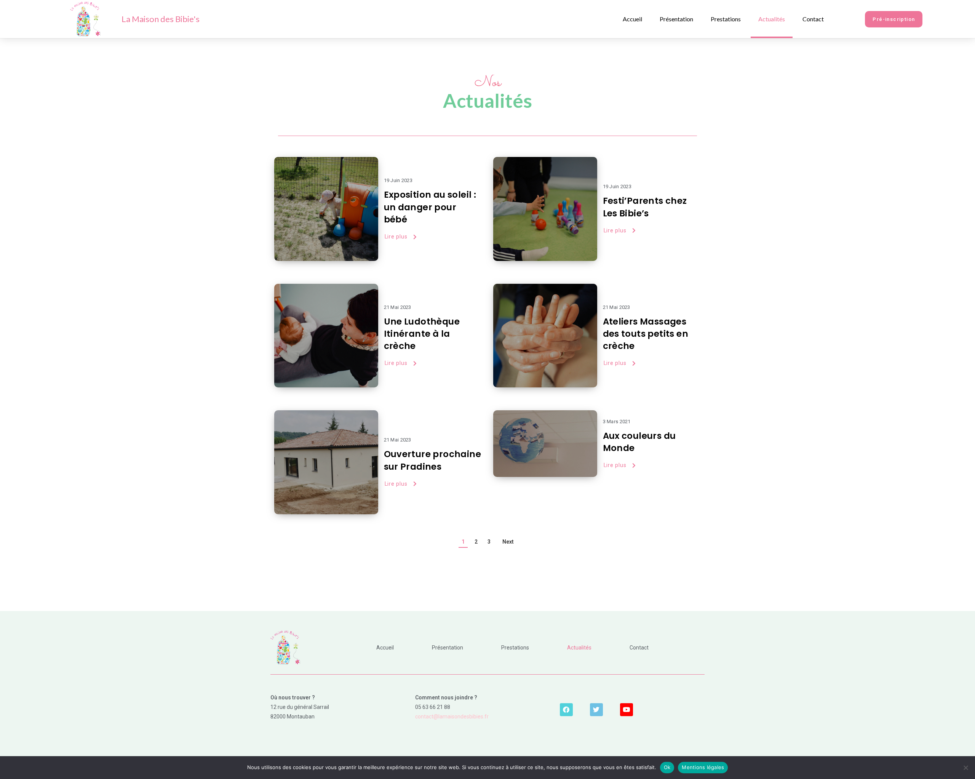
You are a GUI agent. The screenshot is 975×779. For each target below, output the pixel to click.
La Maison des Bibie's (160, 19)
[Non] (965, 767)
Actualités (771, 18)
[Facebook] (566, 709)
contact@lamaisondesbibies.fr (452, 716)
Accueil (632, 18)
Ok (667, 767)
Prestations (726, 18)
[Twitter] (596, 709)
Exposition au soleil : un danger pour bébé (430, 207)
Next (508, 542)
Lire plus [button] (396, 237)
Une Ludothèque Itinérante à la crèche (422, 333)
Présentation (676, 18)
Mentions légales (703, 767)
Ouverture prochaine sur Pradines (432, 460)
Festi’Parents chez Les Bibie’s (645, 207)
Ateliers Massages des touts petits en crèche (646, 333)
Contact (813, 18)
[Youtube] (626, 709)
